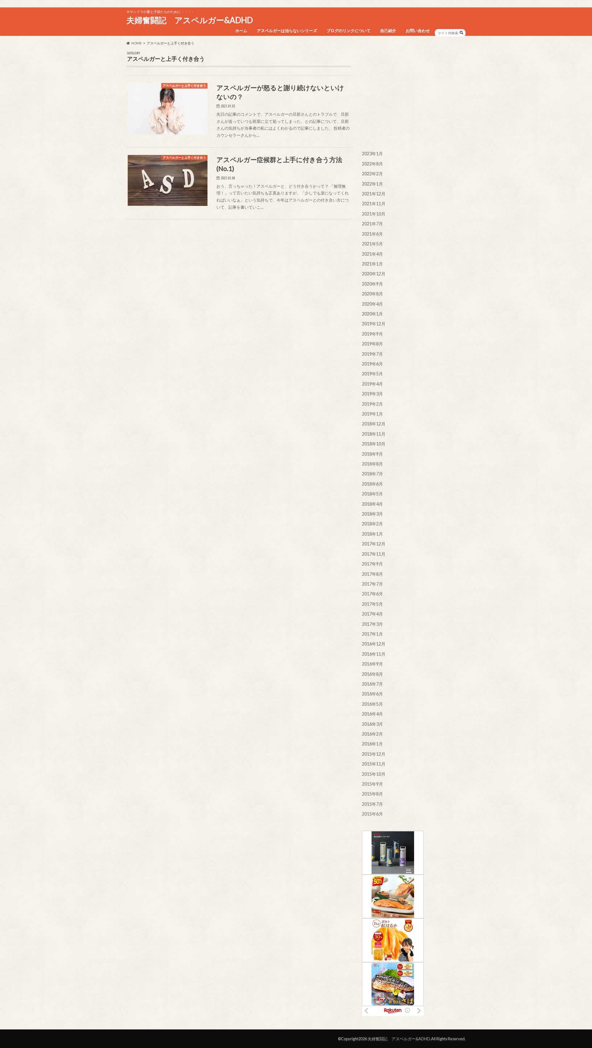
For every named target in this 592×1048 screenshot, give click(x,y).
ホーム (241, 30)
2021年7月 (372, 223)
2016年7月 (372, 684)
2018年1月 (372, 534)
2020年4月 (372, 304)
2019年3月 (372, 393)
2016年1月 (372, 743)
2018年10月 (373, 443)
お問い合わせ (418, 30)
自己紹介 (388, 30)
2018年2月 (372, 523)
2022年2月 (372, 173)
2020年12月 (373, 273)
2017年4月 (372, 613)
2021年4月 (372, 254)
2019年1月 (372, 413)
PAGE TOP (573, 1011)
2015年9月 (372, 784)
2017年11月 (373, 554)
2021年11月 (373, 203)
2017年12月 (373, 543)
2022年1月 (372, 183)
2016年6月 (372, 693)
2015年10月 (373, 774)
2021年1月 (372, 263)
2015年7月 (372, 804)
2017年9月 (372, 563)
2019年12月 (373, 323)
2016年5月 (372, 704)
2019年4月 (372, 383)
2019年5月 (372, 373)
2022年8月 (372, 163)
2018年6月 (372, 483)
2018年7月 (372, 473)
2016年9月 (372, 663)
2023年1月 (372, 153)
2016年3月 (372, 724)
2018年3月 (372, 513)
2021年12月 (373, 193)
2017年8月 (372, 574)
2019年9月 (372, 333)
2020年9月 (372, 283)
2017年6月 (372, 593)
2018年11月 (373, 433)
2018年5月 (372, 493)
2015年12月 (373, 754)
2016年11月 (373, 654)
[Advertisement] (414, 94)
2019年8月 (372, 343)
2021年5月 (372, 243)
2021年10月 (373, 213)
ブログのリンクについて (349, 30)
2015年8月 (372, 793)
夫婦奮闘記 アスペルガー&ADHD (189, 20)
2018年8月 (372, 463)
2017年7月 (372, 584)
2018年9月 (372, 454)
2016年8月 (372, 674)
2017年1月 (372, 634)
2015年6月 (372, 813)
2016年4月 (372, 713)
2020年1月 (372, 313)
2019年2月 (372, 404)
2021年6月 (372, 233)
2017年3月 (372, 624)
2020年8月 (372, 293)
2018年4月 (372, 504)
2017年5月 (372, 604)
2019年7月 (372, 354)
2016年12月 (373, 643)
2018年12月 (373, 423)
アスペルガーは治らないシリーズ (287, 30)
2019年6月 (372, 363)
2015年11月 (373, 763)
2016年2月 (372, 734)
